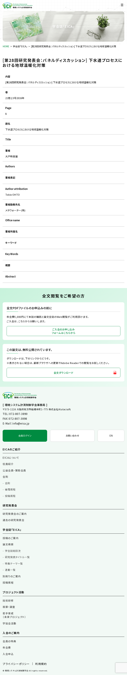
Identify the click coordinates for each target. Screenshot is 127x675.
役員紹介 (8, 464)
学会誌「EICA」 (20, 46)
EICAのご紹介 (12, 449)
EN (111, 435)
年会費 (7, 647)
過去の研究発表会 (13, 520)
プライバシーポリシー (16, 663)
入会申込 (8, 654)
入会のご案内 (11, 633)
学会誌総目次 (13, 550)
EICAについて (11, 457)
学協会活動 (9, 623)
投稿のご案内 (11, 538)
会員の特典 (9, 641)
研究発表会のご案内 (15, 513)
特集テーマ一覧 (14, 563)
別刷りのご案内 (12, 576)
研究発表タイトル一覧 (17, 557)
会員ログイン (24, 435)
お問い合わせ (72, 435)
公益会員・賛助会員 (14, 470)
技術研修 (8, 600)
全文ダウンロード (63, 372)
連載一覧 (10, 569)
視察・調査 (9, 607)
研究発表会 (10, 505)
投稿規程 (10, 496)
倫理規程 (10, 489)
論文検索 (8, 544)
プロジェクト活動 (13, 592)
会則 (5, 476)
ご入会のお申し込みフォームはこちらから (63, 331)
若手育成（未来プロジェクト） (14, 615)
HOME (6, 46)
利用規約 (41, 663)
